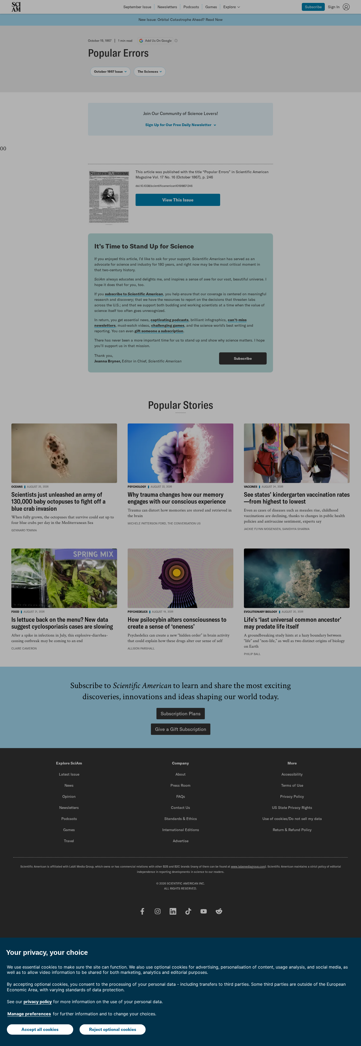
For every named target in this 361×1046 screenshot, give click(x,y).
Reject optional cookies (112, 1029)
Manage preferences (29, 1013)
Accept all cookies (39, 1029)
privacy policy (38, 1001)
